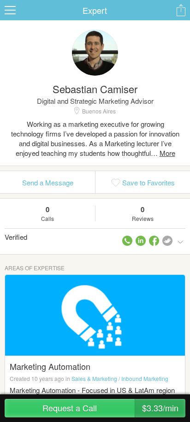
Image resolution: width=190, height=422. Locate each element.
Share (181, 10)
